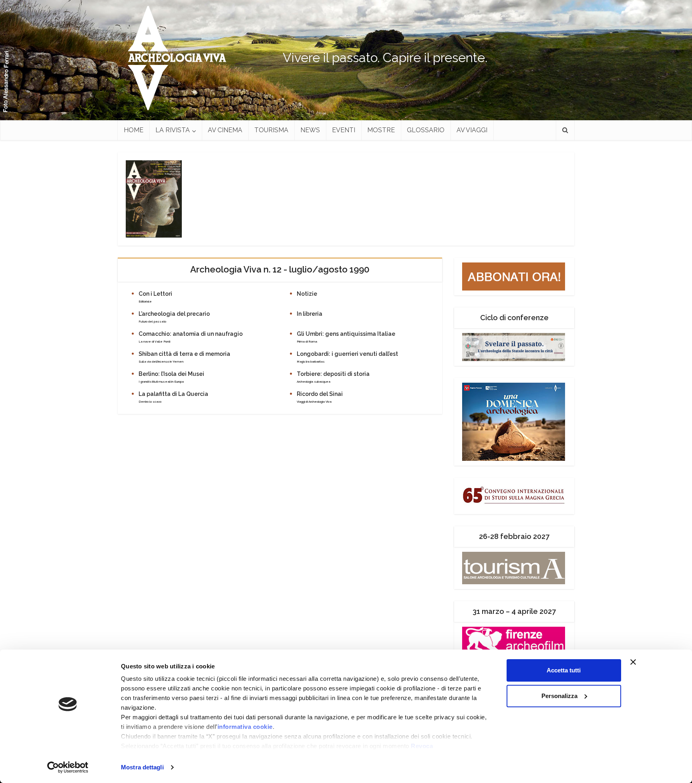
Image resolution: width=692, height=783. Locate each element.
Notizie (307, 294)
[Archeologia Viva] (174, 58)
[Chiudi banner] (648, 662)
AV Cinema (225, 130)
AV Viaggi (472, 130)
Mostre (381, 130)
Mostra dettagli (142, 767)
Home (133, 130)
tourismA (271, 130)
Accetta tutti (564, 670)
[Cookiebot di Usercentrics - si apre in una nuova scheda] (68, 767)
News (310, 130)
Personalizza (559, 695)
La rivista (172, 130)
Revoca (422, 746)
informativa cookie (245, 726)
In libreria (309, 314)
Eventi (343, 130)
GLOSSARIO (426, 130)
